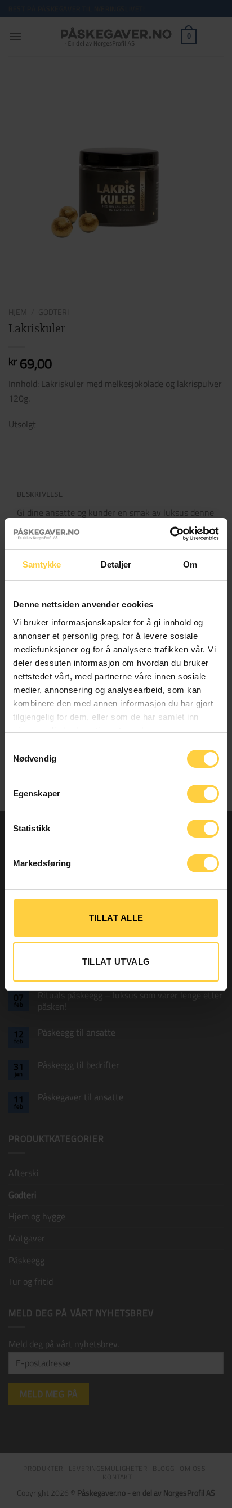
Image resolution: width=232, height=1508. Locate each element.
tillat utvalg (116, 961)
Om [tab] (190, 564)
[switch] (203, 794)
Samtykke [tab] (42, 564)
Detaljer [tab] (116, 564)
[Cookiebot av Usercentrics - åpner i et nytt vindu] (170, 533)
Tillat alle (116, 917)
